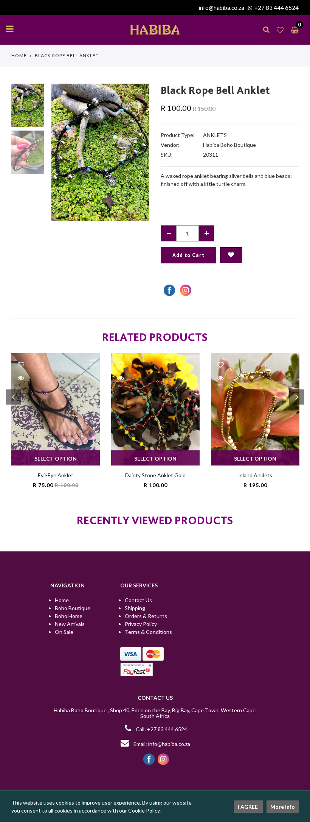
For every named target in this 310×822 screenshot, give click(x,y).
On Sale (64, 632)
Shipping (135, 608)
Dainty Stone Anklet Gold (155, 475)
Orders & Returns (146, 616)
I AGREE (248, 806)
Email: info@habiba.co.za (161, 744)
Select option (55, 458)
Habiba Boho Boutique (229, 145)
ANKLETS (215, 135)
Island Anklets (255, 475)
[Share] (168, 290)
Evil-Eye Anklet (55, 475)
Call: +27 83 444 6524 (161, 729)
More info (282, 806)
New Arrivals (70, 624)
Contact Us (138, 600)
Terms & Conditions (148, 632)
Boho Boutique (72, 608)
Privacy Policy (141, 624)
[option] (100, 152)
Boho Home (68, 616)
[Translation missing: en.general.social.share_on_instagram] (184, 290)
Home (19, 55)
